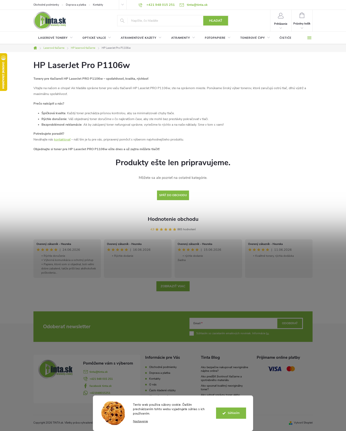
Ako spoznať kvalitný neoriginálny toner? (222, 387)
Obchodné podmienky (46, 5)
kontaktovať (62, 139)
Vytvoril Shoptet (303, 423)
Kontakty (98, 5)
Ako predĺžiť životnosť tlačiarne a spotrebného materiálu (221, 378)
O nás (153, 384)
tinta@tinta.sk (99, 372)
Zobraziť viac (173, 286)
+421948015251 (100, 393)
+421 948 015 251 (101, 379)
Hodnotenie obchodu (173, 219)
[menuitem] (55, 38)
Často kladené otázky (162, 390)
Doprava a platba (76, 5)
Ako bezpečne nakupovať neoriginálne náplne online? (224, 369)
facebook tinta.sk (101, 386)
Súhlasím (234, 413)
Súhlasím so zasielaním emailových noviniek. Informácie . (232, 333)
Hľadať (215, 20)
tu (267, 333)
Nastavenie (140, 421)
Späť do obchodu (173, 195)
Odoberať (290, 323)
